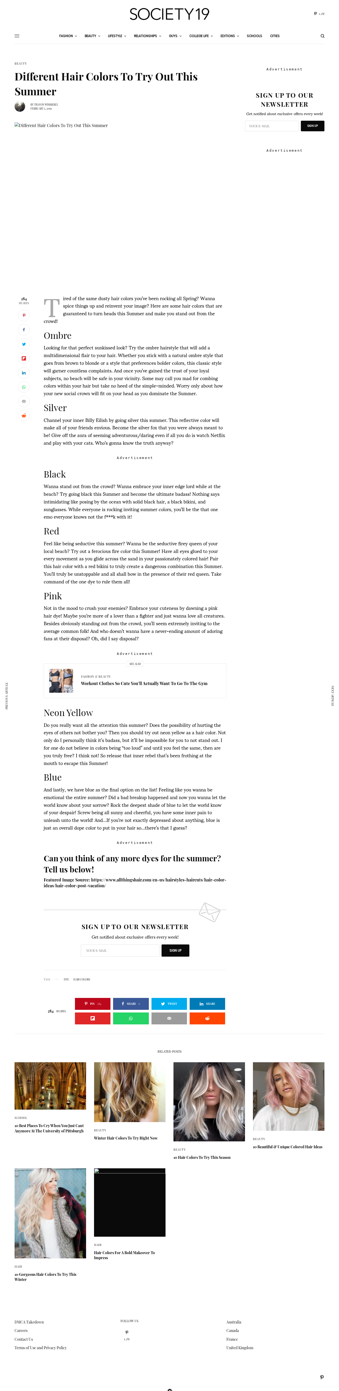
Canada (232, 1330)
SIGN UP (175, 950)
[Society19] (169, 14)
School (21, 1118)
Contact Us (24, 1339)
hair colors (81, 979)
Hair (18, 1266)
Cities (275, 36)
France (232, 1339)
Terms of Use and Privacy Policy (41, 1347)
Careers (21, 1330)
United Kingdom (239, 1347)
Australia (233, 1322)
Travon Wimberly (46, 104)
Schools (254, 36)
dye (66, 979)
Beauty (21, 63)
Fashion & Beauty (96, 676)
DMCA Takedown (29, 1322)
